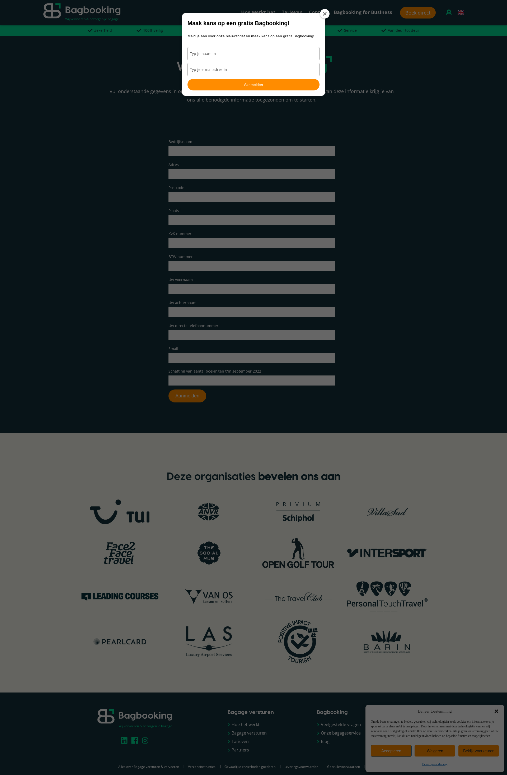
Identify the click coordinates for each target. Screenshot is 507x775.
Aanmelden (253, 84)
